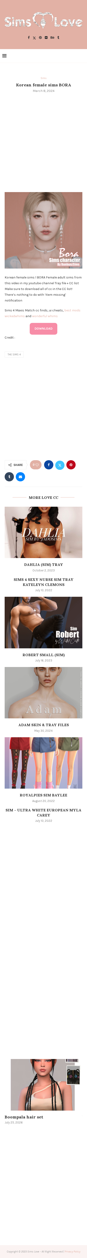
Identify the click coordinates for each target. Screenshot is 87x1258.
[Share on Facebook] (48, 464)
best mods (72, 310)
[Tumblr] (58, 38)
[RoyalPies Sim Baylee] (43, 763)
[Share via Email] (20, 476)
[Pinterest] (40, 38)
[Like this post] (37, 465)
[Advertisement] (43, 142)
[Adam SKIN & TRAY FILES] (43, 692)
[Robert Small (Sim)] (43, 622)
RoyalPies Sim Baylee (43, 795)
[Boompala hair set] (43, 1084)
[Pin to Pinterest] (71, 464)
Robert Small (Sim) (44, 654)
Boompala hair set (24, 1117)
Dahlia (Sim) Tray (43, 564)
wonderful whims (45, 316)
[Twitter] (34, 38)
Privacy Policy (72, 1251)
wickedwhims (15, 316)
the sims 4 (14, 354)
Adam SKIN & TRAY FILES (43, 725)
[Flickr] (46, 38)
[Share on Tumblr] (9, 476)
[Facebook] (29, 38)
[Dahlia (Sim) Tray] (43, 532)
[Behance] (52, 38)
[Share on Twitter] (59, 464)
